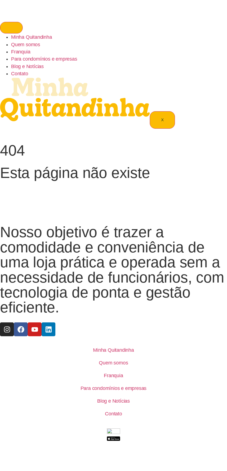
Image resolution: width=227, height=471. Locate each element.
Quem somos (25, 44)
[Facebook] (21, 329)
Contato (19, 73)
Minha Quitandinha (31, 37)
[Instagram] (7, 329)
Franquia (20, 52)
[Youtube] (35, 329)
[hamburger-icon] (11, 27)
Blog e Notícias (27, 66)
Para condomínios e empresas (44, 59)
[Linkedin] (48, 329)
